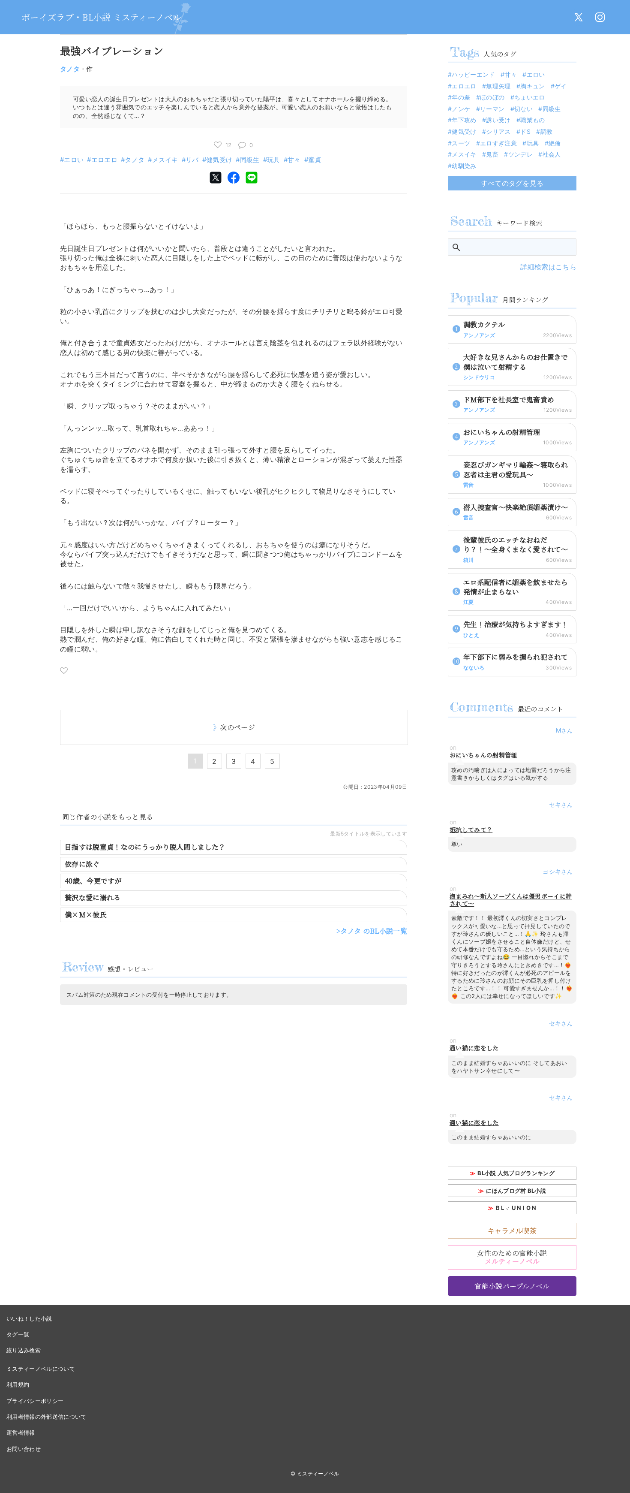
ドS (525, 131)
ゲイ (561, 86)
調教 (546, 131)
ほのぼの (492, 97)
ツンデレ (520, 154)
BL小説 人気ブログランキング (516, 1173)
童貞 (314, 160)
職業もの (532, 120)
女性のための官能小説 (512, 1257)
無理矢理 (498, 86)
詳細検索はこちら (548, 266)
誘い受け (498, 120)
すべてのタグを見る (512, 183)
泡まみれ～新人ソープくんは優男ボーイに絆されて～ (511, 900)
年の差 (461, 97)
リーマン (492, 108)
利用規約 (17, 1384)
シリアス (498, 131)
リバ (192, 160)
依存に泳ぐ (82, 864)
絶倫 (555, 143)
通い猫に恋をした (474, 1048)
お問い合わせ (23, 1448)
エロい (74, 160)
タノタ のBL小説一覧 (373, 931)
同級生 (249, 160)
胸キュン (532, 86)
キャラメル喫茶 (512, 1230)
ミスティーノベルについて (40, 1368)
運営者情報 (20, 1432)
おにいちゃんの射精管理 (483, 755)
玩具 (273, 160)
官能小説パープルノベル (512, 1286)
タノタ (70, 69)
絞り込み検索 (23, 1350)
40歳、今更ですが (93, 881)
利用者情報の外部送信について (46, 1416)
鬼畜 (492, 154)
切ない (523, 108)
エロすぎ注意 (498, 143)
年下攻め (464, 120)
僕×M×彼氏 (86, 915)
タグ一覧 (17, 1334)
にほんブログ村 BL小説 (516, 1190)
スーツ (461, 143)
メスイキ (165, 160)
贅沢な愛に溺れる (93, 897)
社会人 (552, 154)
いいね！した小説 (29, 1318)
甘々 (294, 160)
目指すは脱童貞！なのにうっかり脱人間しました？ (145, 847)
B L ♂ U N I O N (516, 1207)
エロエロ (104, 160)
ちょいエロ (529, 97)
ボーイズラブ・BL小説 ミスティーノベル (101, 17)
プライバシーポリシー (34, 1400)
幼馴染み (464, 165)
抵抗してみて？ (471, 829)
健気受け (219, 160)
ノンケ (461, 108)
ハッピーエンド (473, 74)
